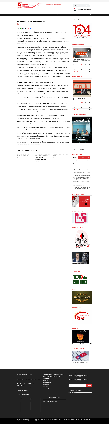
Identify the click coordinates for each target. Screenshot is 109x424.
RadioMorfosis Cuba (21, 377)
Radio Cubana (23, 24)
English (78, 19)
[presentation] (75, 157)
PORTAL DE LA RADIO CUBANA (49, 3)
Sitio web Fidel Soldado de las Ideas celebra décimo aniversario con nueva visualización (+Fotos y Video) (81, 182)
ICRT (36, 420)
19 (25, 407)
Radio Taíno (45, 386)
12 (25, 405)
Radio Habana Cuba (47, 382)
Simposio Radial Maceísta (22, 390)
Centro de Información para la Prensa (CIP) (51, 376)
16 (38, 405)
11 (21, 405)
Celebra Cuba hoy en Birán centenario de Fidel (81, 175)
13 (28, 405)
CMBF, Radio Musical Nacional (49, 390)
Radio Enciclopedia (47, 388)
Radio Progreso (46, 384)
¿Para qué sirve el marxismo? (78, 185)
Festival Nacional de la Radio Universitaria (25, 387)
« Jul (18, 414)
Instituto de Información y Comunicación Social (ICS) (53, 374)
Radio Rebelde (46, 378)
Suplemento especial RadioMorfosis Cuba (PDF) (82, 343)
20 (28, 407)
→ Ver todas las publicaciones (78, 149)
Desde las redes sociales (23, 19)
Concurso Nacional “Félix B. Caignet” (24, 374)
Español (75, 19)
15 (35, 405)
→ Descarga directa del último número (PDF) (81, 146)
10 (18, 405)
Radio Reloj (45, 380)
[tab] (75, 157)
